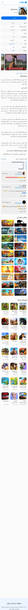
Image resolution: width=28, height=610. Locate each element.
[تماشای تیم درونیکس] (20, 247)
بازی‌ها (21, 73)
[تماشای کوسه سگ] (7, 262)
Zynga (13, 50)
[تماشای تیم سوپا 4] (20, 262)
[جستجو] (2, 2)
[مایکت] (23, 3)
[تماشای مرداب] (7, 247)
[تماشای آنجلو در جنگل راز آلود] (20, 254)
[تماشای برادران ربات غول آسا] (20, 270)
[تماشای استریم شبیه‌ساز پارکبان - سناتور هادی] (20, 285)
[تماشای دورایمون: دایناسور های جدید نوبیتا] (20, 239)
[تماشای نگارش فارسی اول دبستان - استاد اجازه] (7, 277)
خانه (26, 73)
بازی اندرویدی (12, 44)
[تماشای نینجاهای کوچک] (7, 239)
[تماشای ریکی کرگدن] (7, 285)
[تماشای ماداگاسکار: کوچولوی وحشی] (7, 293)
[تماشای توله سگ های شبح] (20, 293)
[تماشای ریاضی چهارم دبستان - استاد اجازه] (7, 231)
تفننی (13, 47)
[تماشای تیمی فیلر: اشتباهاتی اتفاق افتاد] (20, 223)
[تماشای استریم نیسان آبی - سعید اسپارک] (20, 231)
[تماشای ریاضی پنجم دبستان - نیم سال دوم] (20, 277)
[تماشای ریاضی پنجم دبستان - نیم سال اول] (7, 254)
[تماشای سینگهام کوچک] (7, 270)
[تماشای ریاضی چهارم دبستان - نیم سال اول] (7, 223)
